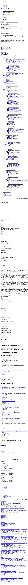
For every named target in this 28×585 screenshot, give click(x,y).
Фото (4, 265)
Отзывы (5, 263)
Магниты (8, 179)
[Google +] (3, 478)
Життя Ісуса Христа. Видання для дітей (10, 412)
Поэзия (7, 112)
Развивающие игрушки (11, 83)
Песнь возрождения (12, 115)
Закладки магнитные (13, 163)
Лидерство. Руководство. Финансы (16, 104)
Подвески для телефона (13, 150)
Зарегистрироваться (7, 12)
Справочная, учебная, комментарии (14, 126)
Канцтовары (6, 75)
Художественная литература (12, 140)
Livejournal (11, 477)
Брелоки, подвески (10, 147)
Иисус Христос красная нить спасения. (10, 407)
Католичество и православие (12, 108)
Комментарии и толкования (14, 110)
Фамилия (3, 25)
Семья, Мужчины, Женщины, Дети (14, 117)
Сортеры (10, 84)
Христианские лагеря (13, 93)
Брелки (10, 149)
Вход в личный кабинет (8, 11)
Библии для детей (10, 60)
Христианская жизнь (13, 107)
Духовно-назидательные (11, 101)
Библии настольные (10, 72)
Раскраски (10, 100)
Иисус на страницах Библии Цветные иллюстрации (13, 370)
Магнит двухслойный (13, 186)
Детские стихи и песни (13, 97)
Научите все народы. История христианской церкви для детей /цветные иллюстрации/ (14, 400)
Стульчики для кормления (12, 86)
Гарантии (5, 497)
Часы (7, 146)
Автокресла (8, 88)
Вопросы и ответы (7, 496)
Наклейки (8, 178)
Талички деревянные (13, 177)
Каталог (5, 193)
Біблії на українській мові (11, 68)
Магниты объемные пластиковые (15, 184)
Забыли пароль (4, 17)
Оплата (4, 3)
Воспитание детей (12, 118)
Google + (11, 478)
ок (1, 43)
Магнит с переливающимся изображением (17, 180)
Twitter (10, 475)
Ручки (7, 79)
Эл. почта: (3, 14)
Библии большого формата (14, 67)
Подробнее (4, 366)
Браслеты (8, 160)
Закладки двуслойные (13, 166)
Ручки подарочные (10, 159)
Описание (5, 262)
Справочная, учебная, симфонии (15, 132)
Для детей (5, 82)
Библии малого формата (13, 65)
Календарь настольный (13, 152)
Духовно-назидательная (13, 102)
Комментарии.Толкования (14, 130)
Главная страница (7, 192)
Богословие (10, 128)
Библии (5, 58)
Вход (2, 8)
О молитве (10, 105)
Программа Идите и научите (14, 94)
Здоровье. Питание (12, 119)
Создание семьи (11, 124)
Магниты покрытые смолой (14, 185)
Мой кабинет (3, 582)
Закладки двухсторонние (13, 167)
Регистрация (6, 8)
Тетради (8, 80)
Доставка (5, 2)
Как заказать (6, 495)
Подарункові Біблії (12, 70)
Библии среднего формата (14, 66)
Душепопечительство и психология (16, 129)
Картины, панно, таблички (12, 173)
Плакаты (8, 145)
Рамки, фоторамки (10, 158)
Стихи (9, 116)
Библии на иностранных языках (13, 74)
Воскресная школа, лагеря (12, 90)
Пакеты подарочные (10, 189)
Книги (4, 89)
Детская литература (10, 95)
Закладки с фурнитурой (13, 165)
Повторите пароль (5, 28)
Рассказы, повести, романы (14, 143)
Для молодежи (11, 125)
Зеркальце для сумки (10, 170)
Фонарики (8, 188)
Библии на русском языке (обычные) (14, 61)
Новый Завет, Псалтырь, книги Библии (15, 73)
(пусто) (6, 53)
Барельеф (10, 175)
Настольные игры (12, 136)
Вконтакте (11, 473)
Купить (2, 258)
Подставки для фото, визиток (12, 187)
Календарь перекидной (13, 153)
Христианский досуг (13, 139)
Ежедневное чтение (12, 103)
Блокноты (8, 76)
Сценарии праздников (13, 138)
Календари (8, 151)
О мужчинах (11, 122)
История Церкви (12, 109)
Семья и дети (11, 123)
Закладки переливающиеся (14, 164)
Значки (7, 168)
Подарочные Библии (10, 62)
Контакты (5, 6)
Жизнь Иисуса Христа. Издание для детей (11, 418)
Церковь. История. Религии (14, 133)
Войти (2, 21)
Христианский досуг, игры (12, 135)
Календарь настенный (13, 157)
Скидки (5, 5)
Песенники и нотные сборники (15, 114)
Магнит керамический (13, 182)
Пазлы (9, 98)
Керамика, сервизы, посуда (12, 171)
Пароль (2, 15)
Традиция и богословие (13, 111)
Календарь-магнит (12, 156)
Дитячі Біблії (11, 69)
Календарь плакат (12, 154)
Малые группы (11, 131)
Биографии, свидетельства (14, 142)
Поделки (10, 137)
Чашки (9, 172)
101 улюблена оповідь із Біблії (8, 376)
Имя (1, 24)
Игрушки (8, 87)
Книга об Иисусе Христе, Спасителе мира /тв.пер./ (13, 365)
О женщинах (11, 121)
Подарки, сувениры (7, 144)
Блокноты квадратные (11, 81)
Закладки (8, 161)
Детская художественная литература (16, 96)
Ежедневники (9, 77)
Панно (9, 174)
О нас (4, 1)
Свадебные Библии (12, 63)
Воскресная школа (12, 91)
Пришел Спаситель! (6, 359)
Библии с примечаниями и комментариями (15, 59)
